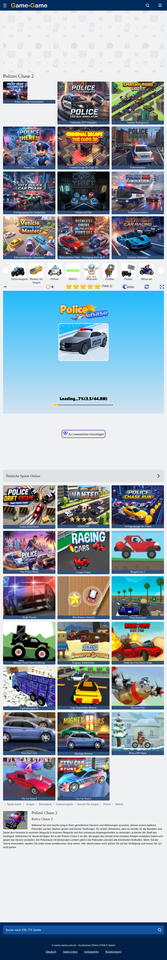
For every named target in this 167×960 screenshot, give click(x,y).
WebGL (119, 804)
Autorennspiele (64, 804)
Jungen (29, 804)
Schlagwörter (91, 951)
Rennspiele (45, 804)
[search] (159, 929)
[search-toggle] (147, 5)
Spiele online (14, 804)
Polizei (107, 804)
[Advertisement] (43, 41)
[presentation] (6, 270)
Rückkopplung (113, 951)
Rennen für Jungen (88, 804)
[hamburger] (5, 5)
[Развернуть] (162, 287)
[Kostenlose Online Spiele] (29, 5)
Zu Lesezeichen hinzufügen (86, 434)
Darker (130, 286)
